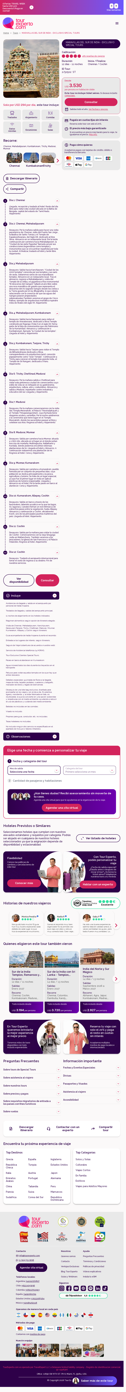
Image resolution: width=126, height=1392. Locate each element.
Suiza (31, 1192)
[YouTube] (76, 1288)
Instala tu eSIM (89, 1277)
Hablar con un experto (98, 884)
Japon (54, 1173)
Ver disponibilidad (18, 580)
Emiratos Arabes (11, 1179)
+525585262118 (30, 1303)
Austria (32, 1173)
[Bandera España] (40, 1315)
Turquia (32, 1164)
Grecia (9, 1159)
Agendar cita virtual (31, 1267)
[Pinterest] (83, 1288)
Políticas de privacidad (93, 1266)
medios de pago (37, 1334)
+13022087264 (37, 1298)
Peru (53, 1186)
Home (6, 33)
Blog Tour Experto (69, 1271)
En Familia (81, 1175)
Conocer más (24, 883)
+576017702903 (32, 1290)
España (32, 1159)
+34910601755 (29, 1294)
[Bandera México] (69, 1315)
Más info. (93, 134)
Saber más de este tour (97, 1380)
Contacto (65, 1261)
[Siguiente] (58, 161)
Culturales (81, 1164)
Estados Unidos (59, 1164)
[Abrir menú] (117, 23)
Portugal (33, 1178)
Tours (15, 33)
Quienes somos (68, 1256)
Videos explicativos (92, 1271)
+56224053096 (28, 1286)
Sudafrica (11, 1197)
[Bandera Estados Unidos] (47, 1315)
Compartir (17, 188)
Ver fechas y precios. (98, 109)
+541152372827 (32, 1281)
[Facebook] (69, 1288)
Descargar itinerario (23, 178)
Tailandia (33, 1186)
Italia (8, 1173)
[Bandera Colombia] (33, 1315)
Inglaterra (56, 1159)
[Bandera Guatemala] (61, 1315)
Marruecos (56, 1192)
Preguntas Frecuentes (93, 1256)
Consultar (91, 102)
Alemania (56, 1178)
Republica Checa (11, 1166)
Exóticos (80, 1181)
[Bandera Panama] (83, 1315)
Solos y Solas (83, 1159)
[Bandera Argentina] (18, 1315)
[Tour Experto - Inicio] (18, 23)
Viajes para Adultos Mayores (91, 1186)
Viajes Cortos (83, 1170)
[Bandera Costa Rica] (90, 1315)
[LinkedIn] (97, 1288)
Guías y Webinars (69, 1277)
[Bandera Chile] (25, 1315)
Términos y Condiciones (94, 1261)
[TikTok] (105, 1288)
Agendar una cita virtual (62, 807)
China (9, 1186)
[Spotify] (90, 1288)
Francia (10, 1192)
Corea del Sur (35, 1197)
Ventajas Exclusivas (70, 1266)
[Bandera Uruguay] (76, 1315)
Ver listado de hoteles (101, 838)
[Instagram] (61, 1288)
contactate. (70, 96)
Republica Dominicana (57, 1198)
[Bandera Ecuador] (54, 1315)
